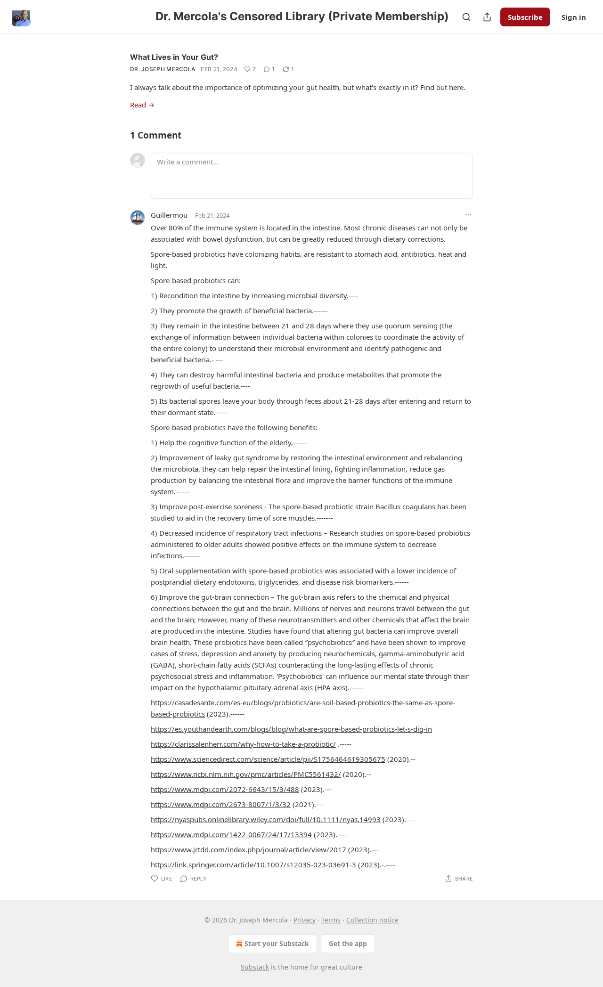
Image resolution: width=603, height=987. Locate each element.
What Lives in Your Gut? (174, 57)
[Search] (466, 17)
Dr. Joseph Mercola (162, 69)
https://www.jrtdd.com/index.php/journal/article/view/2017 (248, 849)
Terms (331, 919)
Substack (255, 967)
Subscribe (525, 17)
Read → (142, 104)
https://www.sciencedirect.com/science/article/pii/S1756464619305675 (268, 759)
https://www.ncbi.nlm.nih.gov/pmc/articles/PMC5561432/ (246, 774)
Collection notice (372, 919)
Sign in (574, 17)
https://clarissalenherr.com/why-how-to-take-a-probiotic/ (243, 744)
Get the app (348, 943)
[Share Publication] (487, 17)
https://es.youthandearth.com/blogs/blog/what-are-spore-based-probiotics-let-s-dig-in (291, 729)
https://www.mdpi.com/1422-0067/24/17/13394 (231, 834)
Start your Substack (276, 943)
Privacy (304, 919)
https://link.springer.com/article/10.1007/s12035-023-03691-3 (253, 864)
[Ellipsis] (468, 214)
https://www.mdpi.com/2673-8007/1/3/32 (221, 804)
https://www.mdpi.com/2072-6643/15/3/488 (225, 789)
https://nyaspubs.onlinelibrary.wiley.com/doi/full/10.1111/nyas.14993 (266, 819)
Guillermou (169, 215)
